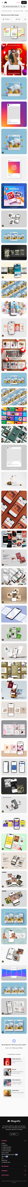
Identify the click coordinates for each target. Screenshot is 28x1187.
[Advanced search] (25, 19)
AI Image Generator (6, 1147)
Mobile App (4, 1160)
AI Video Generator (6, 1149)
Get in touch (5, 1175)
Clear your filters (17, 1048)
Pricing (18, 2)
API (2, 1158)
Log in (24, 2)
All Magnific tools (6, 1162)
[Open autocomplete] (3, 6)
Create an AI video (19, 11)
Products (4, 1140)
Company (4, 1170)
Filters (19, 19)
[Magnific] (14, 1121)
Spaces (3, 1143)
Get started (5, 1166)
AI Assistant (4, 1145)
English (14, 1134)
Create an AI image (7, 11)
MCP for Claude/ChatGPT (9, 1154)
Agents (5, 1156)
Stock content (5, 1152)
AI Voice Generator (6, 1150)
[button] (14, 1134)
